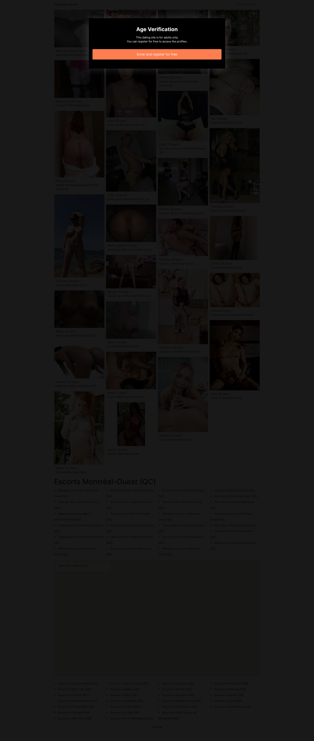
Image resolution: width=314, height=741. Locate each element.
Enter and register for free (157, 54)
